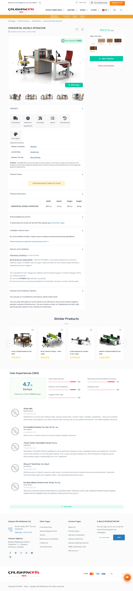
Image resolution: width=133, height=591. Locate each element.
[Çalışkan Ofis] (23, 573)
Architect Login (58, 223)
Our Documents (46, 547)
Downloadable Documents (20, 217)
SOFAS (82, 10)
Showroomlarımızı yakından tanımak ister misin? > (29, 242)
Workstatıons (36, 21)
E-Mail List (44, 543)
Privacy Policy (73, 531)
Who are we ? (73, 551)
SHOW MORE (67, 506)
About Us (72, 527)
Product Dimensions (18, 194)
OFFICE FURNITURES (54, 10)
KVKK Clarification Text (77, 547)
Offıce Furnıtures (23, 21)
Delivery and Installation (19, 249)
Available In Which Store (19, 230)
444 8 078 (82, 3)
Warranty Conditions (76, 535)
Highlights (14, 108)
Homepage (11, 21)
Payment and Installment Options (23, 291)
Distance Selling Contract (78, 543)
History (42, 535)
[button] (24, 2)
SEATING (71, 10)
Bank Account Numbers (49, 539)
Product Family (16, 174)
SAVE (119, 537)
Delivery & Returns (75, 539)
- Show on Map (31, 32)
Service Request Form (48, 531)
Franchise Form (46, 527)
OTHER (94, 10)
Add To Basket (107, 59)
